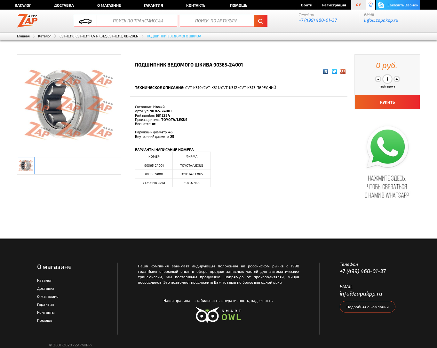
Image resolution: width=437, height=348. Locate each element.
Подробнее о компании (367, 306)
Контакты (196, 5)
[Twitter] (334, 71)
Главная (23, 36)
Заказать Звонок (402, 5)
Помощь (238, 5)
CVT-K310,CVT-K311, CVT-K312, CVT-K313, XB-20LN (99, 36)
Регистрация (334, 5)
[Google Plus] (343, 71)
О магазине (109, 5)
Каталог (23, 5)
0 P (358, 5)
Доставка (64, 5)
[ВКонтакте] (325, 71)
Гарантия (153, 5)
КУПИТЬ (387, 102)
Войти (306, 5)
